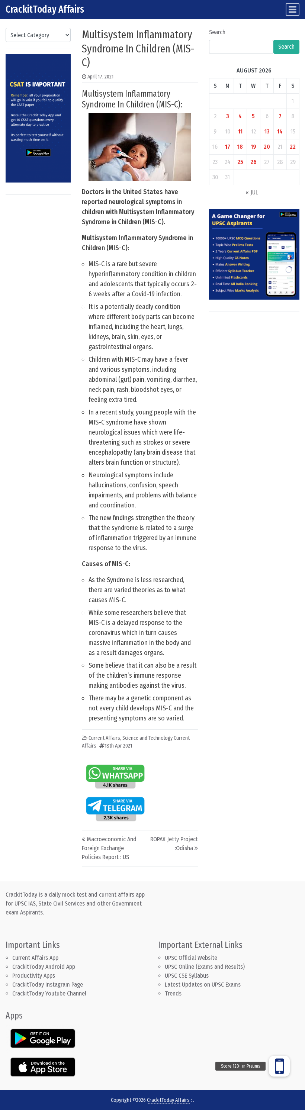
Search (217, 32)
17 (227, 146)
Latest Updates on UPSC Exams (203, 984)
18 (240, 146)
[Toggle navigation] (292, 9)
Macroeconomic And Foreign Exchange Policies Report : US (109, 848)
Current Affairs (104, 738)
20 (267, 146)
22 (293, 146)
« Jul (251, 192)
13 (267, 131)
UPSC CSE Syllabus (187, 975)
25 (240, 161)
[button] (279, 1066)
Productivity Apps (33, 975)
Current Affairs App (35, 957)
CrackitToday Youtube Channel (49, 993)
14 (280, 131)
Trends (173, 993)
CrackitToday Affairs (45, 9)
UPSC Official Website (191, 957)
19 (253, 146)
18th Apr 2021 (118, 746)
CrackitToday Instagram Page (47, 984)
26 (253, 161)
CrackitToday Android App (43, 966)
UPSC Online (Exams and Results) (205, 966)
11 (240, 131)
